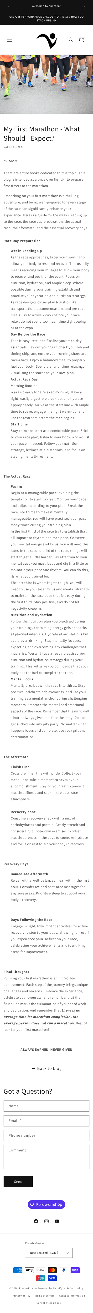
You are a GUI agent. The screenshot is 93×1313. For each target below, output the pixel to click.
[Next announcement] (84, 6)
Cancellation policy (48, 1302)
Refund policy (75, 1288)
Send (18, 1181)
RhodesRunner (28, 1288)
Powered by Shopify (50, 1288)
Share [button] (13, 161)
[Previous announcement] (9, 6)
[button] (9, 40)
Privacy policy (21, 1295)
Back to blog (49, 1068)
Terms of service (45, 1295)
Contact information (72, 1295)
